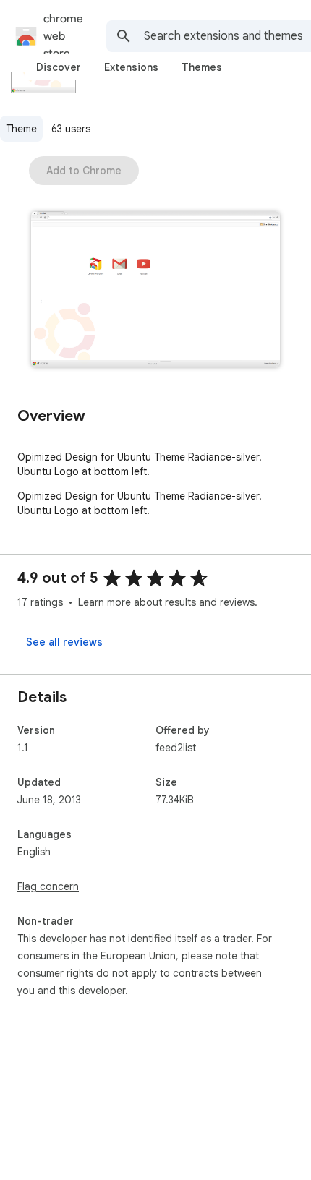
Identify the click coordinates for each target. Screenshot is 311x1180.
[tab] (59, 67)
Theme (21, 128)
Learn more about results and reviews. (167, 602)
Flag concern (48, 886)
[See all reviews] (64, 642)
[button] (155, 290)
